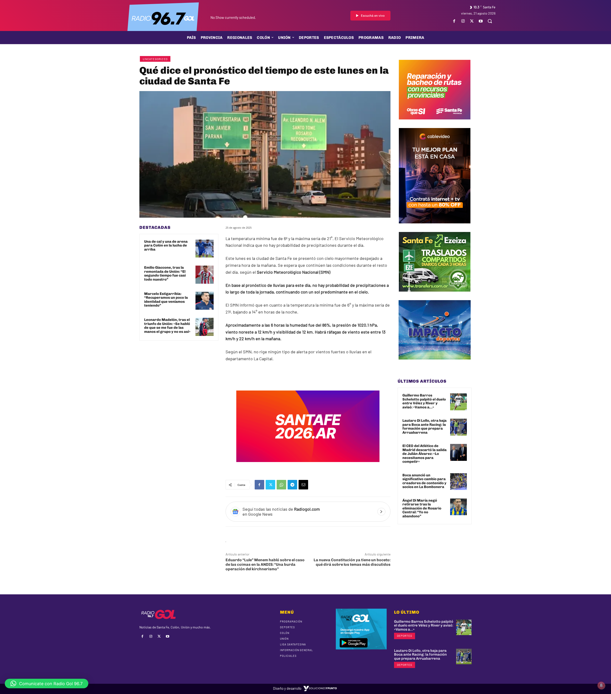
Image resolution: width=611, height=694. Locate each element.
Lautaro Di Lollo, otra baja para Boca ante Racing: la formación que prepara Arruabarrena (424, 426)
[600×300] (307, 465)
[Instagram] (463, 21)
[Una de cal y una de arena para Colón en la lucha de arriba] (204, 249)
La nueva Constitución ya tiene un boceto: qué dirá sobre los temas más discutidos (352, 562)
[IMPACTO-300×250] (435, 363)
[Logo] (163, 17)
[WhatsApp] (281, 484)
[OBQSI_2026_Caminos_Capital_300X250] (434, 123)
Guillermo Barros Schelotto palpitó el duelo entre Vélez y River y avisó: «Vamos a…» (424, 401)
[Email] (303, 484)
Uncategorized (155, 59)
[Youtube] (481, 21)
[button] (489, 21)
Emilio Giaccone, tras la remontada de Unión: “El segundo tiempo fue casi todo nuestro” (165, 273)
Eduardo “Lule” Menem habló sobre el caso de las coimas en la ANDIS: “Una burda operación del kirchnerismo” (265, 564)
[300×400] (434, 227)
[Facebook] (454, 21)
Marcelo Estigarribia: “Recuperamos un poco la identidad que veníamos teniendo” (166, 300)
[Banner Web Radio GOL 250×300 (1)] (434, 295)
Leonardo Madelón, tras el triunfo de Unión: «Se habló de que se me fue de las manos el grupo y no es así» (167, 326)
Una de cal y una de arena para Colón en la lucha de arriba (166, 245)
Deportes (404, 635)
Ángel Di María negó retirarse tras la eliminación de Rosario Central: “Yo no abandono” (421, 508)
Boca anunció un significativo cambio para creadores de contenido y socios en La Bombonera (424, 481)
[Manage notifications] (601, 685)
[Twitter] (472, 21)
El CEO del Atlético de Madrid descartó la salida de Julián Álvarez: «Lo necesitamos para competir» (424, 454)
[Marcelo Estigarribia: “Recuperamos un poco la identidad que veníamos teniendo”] (204, 301)
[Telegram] (292, 484)
